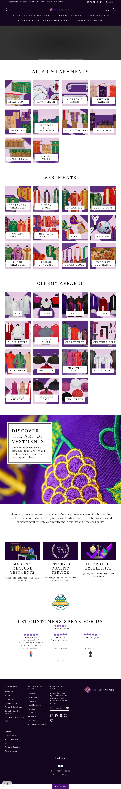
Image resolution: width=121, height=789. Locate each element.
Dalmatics (32, 717)
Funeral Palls (29, 20)
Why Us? (8, 696)
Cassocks (32, 694)
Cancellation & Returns (11, 712)
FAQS (7, 721)
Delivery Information (14, 717)
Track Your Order (55, 2)
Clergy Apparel (71, 15)
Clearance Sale (55, 20)
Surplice (31, 709)
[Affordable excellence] (98, 551)
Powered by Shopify (60, 775)
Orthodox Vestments (37, 724)
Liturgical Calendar (87, 20)
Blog (7, 743)
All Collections (11, 739)
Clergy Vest (33, 697)
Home (17, 15)
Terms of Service (12, 747)
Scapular (32, 713)
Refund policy (11, 751)
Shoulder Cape (34, 705)
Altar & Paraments (39, 15)
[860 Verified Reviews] (60, 612)
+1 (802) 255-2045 (37, 2)
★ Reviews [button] (60, 786)
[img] (60, 625)
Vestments (98, 15)
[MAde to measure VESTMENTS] (22, 551)
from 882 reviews (60, 629)
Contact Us (10, 699)
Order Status (10, 736)
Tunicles (31, 720)
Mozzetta (32, 701)
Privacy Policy (11, 703)
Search (8, 732)
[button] (58, 660)
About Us (9, 692)
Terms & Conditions (13, 707)
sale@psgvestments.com (16, 2)
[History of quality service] (60, 551)
